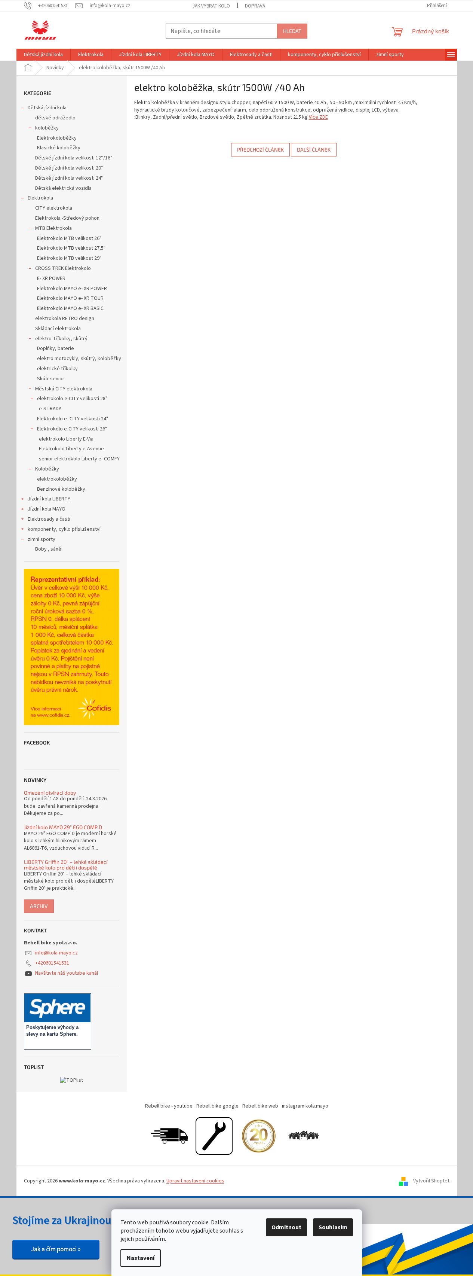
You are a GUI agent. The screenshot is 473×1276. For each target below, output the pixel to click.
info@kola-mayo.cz (56, 953)
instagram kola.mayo (305, 1106)
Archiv (39, 906)
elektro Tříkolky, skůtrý (61, 338)
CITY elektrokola (53, 208)
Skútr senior (50, 379)
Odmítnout (286, 1227)
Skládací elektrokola (58, 328)
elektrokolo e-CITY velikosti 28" (72, 398)
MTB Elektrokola (53, 228)
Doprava (255, 6)
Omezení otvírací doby (50, 792)
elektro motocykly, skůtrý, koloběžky (79, 358)
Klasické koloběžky (58, 148)
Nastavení (140, 1258)
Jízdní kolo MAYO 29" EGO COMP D (63, 827)
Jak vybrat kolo (211, 6)
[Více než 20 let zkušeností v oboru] (258, 1135)
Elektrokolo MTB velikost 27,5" (71, 248)
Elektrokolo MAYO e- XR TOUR (70, 298)
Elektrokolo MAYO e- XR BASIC (70, 308)
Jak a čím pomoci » (56, 1249)
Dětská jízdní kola (47, 108)
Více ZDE (318, 117)
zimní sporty (41, 539)
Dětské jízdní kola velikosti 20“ (69, 168)
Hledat (292, 31)
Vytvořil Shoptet (431, 1181)
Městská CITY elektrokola (63, 389)
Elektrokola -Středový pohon (67, 218)
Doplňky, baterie (55, 348)
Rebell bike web (260, 1106)
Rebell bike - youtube (169, 1106)
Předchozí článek (260, 149)
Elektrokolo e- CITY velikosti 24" (72, 419)
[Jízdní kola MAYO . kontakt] (303, 1135)
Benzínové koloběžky (61, 489)
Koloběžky (47, 469)
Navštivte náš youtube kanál (66, 973)
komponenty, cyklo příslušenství (64, 529)
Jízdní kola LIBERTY (49, 499)
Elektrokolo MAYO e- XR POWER (72, 288)
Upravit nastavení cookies (195, 1181)
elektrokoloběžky (57, 479)
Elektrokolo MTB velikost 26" (69, 238)
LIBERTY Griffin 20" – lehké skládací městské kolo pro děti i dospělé (65, 865)
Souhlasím (333, 1227)
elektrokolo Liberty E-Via (66, 439)
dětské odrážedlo (55, 118)
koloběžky (47, 128)
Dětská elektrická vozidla (63, 188)
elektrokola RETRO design (64, 318)
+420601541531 (52, 963)
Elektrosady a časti (49, 519)
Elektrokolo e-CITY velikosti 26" (72, 429)
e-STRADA (50, 408)
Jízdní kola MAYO (46, 509)
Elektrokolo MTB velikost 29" (69, 258)
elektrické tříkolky (57, 368)
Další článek (314, 149)
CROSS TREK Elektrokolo (63, 268)
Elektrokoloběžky (57, 138)
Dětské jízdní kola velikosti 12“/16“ (74, 158)
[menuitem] (43, 55)
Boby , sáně (48, 549)
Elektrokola (40, 198)
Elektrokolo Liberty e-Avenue (71, 449)
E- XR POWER (51, 278)
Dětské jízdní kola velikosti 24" (69, 178)
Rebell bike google (217, 1106)
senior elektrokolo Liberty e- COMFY (79, 459)
